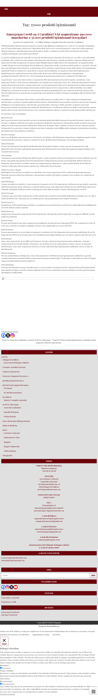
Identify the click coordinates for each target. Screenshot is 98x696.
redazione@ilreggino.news (49, 540)
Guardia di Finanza (11, 412)
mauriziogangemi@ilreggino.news (49, 529)
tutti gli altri (7, 456)
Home (49, 14)
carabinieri (86, 340)
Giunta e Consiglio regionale (15, 400)
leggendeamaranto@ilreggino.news (49, 519)
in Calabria (7, 397)
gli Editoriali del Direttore (13, 381)
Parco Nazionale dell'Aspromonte (16, 421)
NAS (94, 340)
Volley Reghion (10, 451)
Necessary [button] (4, 665)
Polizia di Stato (10, 417)
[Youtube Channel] (16, 587)
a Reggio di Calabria (11, 360)
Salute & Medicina (10, 426)
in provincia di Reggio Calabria (16, 363)
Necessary (6, 668)
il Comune (8, 388)
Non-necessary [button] (6, 681)
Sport (5, 430)
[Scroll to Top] (93, 691)
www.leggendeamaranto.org (49, 489)
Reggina (7, 442)
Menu (6, 9)
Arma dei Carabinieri (18, 340)
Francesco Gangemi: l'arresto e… (16, 376)
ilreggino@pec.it (49, 505)
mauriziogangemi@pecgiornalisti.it (49, 508)
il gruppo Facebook (9, 615)
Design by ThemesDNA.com (49, 626)
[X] (8, 335)
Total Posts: (6, 602)
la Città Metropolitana (13, 393)
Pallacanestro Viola (12, 438)
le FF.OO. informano (43, 340)
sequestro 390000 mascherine (48, 343)
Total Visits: (6, 598)
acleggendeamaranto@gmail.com (49, 521)
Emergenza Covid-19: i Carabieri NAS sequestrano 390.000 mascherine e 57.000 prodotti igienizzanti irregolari (49, 36)
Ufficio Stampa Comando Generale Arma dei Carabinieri (60, 42)
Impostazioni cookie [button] (41, 635)
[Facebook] (3, 335)
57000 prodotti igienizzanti (70, 340)
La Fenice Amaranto (12, 433)
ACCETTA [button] (56, 635)
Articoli (31, 340)
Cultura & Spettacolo (11, 372)
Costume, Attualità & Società (14, 367)
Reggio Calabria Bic (12, 447)
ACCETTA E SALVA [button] (7, 694)
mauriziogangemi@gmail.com (49, 532)
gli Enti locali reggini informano (15, 385)
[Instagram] (12, 335)
